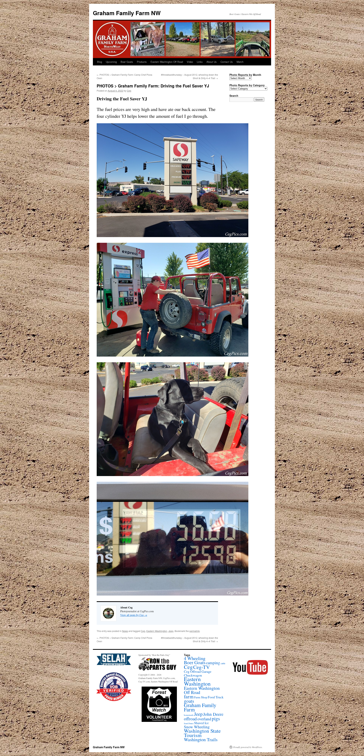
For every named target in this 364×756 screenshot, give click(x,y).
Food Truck (216, 697)
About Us (211, 62)
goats (189, 701)
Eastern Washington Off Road (167, 62)
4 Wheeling (194, 658)
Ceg (129, 90)
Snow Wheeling (197, 726)
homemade (189, 715)
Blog (99, 62)
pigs (216, 718)
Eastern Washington (156, 631)
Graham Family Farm (200, 707)
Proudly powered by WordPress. (248, 747)
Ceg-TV (201, 666)
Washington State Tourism (202, 733)
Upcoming (111, 62)
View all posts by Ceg (133, 615)
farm (189, 696)
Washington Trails (200, 739)
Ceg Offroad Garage (197, 671)
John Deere (213, 714)
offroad (190, 719)
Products (142, 62)
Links (200, 62)
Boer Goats (127, 62)
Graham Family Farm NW (127, 13)
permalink (194, 631)
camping (213, 662)
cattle (223, 663)
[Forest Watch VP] (159, 704)
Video (190, 62)
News (125, 631)
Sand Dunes (189, 723)
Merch (240, 62)
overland (204, 718)
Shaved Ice (201, 723)
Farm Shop (200, 697)
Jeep (170, 631)
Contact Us (226, 62)
